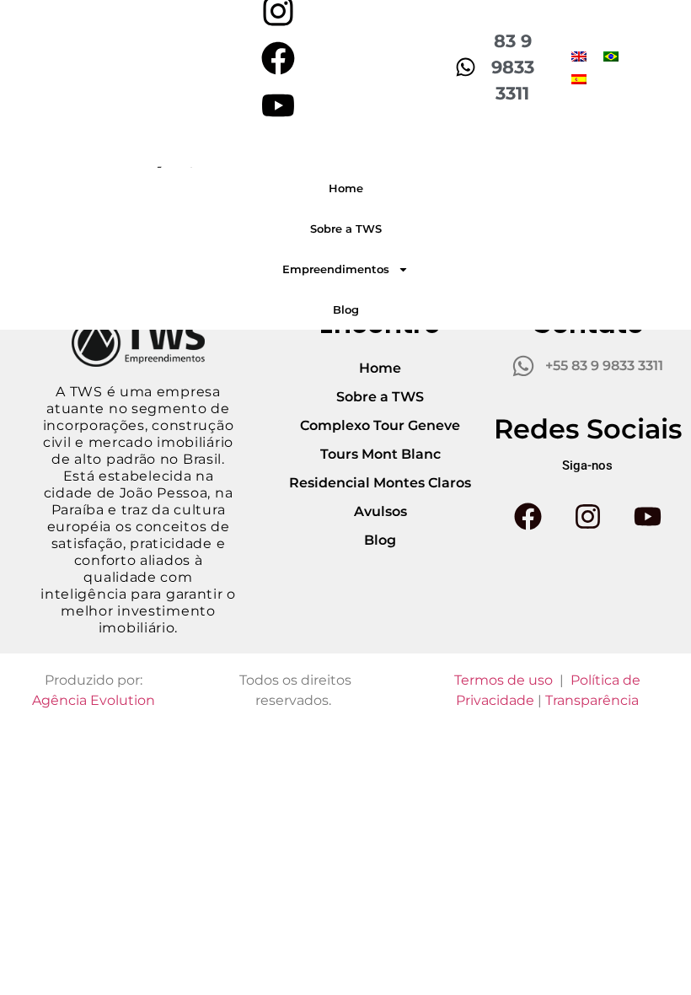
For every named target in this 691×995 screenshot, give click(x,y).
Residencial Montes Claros (380, 483)
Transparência (592, 700)
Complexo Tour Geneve (380, 425)
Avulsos (380, 511)
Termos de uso (503, 680)
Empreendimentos (335, 269)
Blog (346, 309)
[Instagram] (587, 517)
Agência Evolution (93, 700)
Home (346, 188)
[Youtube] (278, 105)
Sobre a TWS (346, 228)
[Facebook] (278, 58)
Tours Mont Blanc (380, 454)
